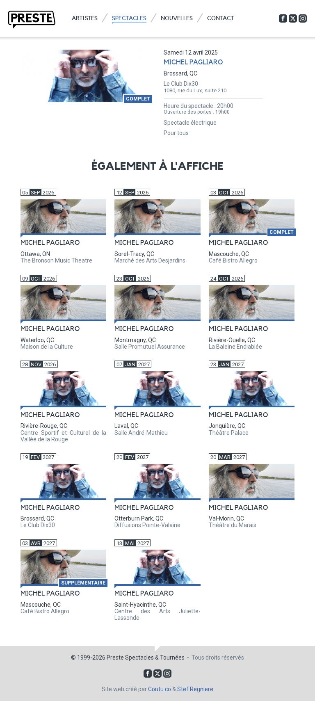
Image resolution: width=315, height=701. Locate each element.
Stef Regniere (195, 689)
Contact (220, 18)
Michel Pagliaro (193, 62)
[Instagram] (303, 18)
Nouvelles (177, 18)
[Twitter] (293, 18)
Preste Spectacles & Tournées (146, 657)
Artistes (85, 18)
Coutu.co (159, 689)
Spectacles (129, 18)
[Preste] (31, 20)
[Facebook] (283, 18)
